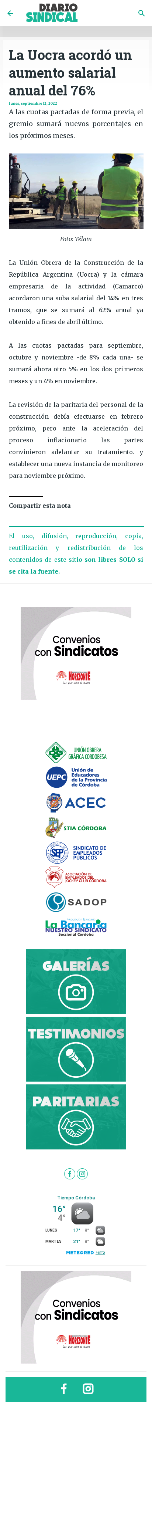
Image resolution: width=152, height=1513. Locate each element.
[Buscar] (141, 13)
